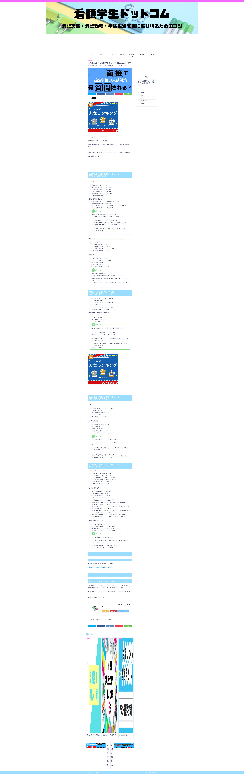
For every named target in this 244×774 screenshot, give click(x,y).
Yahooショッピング (123, 611)
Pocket (98, 98)
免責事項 (97, 772)
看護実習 (112, 54)
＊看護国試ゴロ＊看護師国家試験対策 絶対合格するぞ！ (101, 567)
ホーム (91, 54)
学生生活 (101, 54)
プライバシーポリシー (90, 772)
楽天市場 (113, 611)
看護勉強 (122, 54)
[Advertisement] (122, 43)
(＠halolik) (101, 137)
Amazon (106, 611)
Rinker (108, 608)
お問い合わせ (153, 54)
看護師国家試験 (132, 55)
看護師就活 (142, 54)
